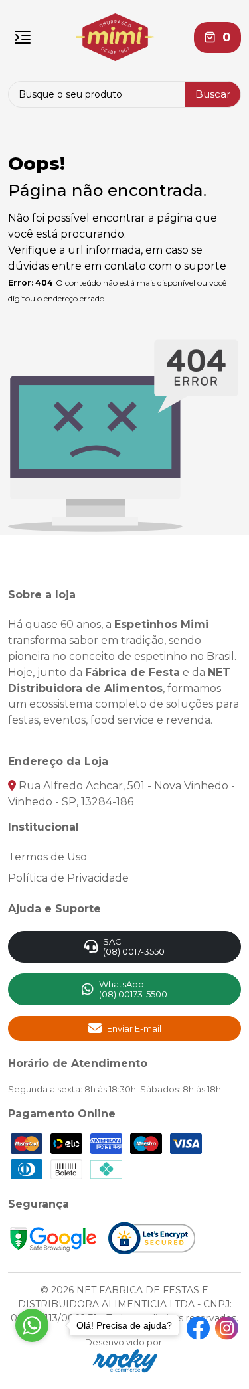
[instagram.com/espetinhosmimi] (226, 1328)
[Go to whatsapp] (31, 1325)
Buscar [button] (212, 94)
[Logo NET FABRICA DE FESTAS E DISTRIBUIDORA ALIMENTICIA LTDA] (115, 37)
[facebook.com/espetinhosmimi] (198, 1328)
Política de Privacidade (68, 878)
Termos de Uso (47, 857)
